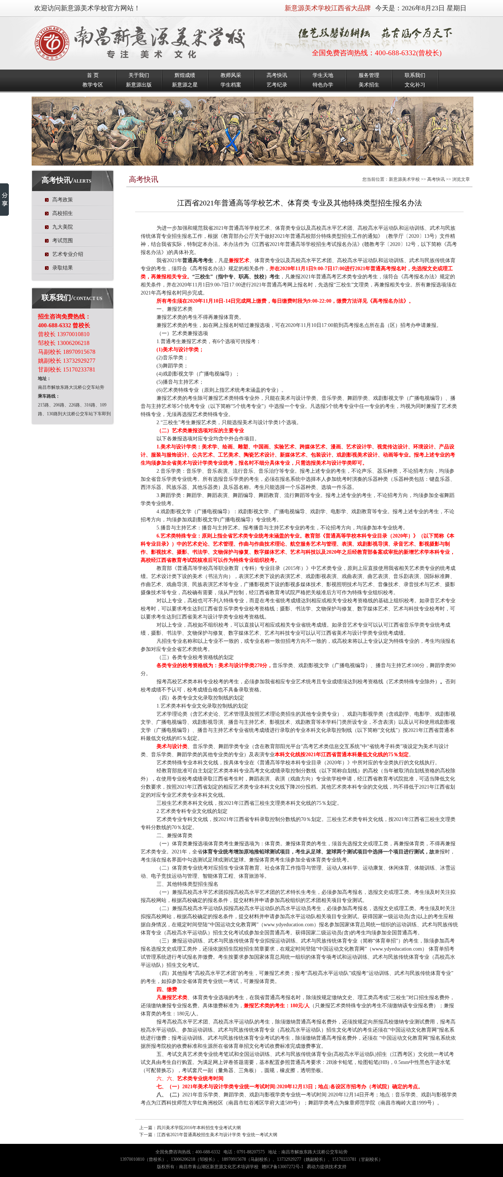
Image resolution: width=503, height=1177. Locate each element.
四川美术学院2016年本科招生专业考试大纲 (199, 1127)
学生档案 (231, 85)
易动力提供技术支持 (327, 1166)
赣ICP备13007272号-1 (282, 1166)
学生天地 (323, 75)
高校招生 (62, 213)
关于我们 (139, 75)
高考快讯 (277, 75)
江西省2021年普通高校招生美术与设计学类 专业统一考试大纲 (217, 1134)
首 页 (93, 75)
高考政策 (62, 199)
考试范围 (62, 240)
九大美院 (62, 227)
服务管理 (369, 75)
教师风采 (231, 75)
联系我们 (415, 75)
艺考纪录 (277, 85)
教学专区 (92, 85)
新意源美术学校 (404, 179)
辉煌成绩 (185, 75)
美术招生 (369, 85)
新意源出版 (139, 85)
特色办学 (323, 85)
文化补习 (415, 85)
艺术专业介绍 (67, 254)
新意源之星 (185, 85)
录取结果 (62, 268)
